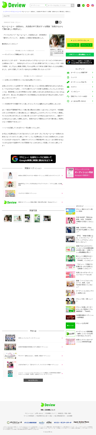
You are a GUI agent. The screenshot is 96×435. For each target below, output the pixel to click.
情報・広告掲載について (48, 410)
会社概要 (69, 416)
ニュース (74, 77)
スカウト (74, 87)
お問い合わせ (39, 413)
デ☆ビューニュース (16, 11)
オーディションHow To (78, 82)
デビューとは (29, 413)
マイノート (85, 45)
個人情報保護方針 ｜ (60, 416)
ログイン (73, 45)
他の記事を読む (33, 380)
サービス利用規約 (29, 416)
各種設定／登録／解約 (64, 413)
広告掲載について (50, 413)
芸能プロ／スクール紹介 (79, 96)
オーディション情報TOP (79, 72)
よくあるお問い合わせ (78, 101)
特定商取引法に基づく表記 (44, 416)
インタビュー (75, 91)
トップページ (6, 11)
